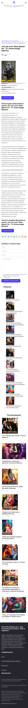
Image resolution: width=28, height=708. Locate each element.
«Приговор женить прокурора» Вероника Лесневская (13, 371)
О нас (3, 656)
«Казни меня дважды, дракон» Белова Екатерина (12, 537)
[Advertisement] (14, 22)
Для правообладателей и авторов (10, 661)
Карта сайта (4, 665)
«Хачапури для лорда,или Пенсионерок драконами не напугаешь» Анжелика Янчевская (13, 589)
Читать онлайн (7, 97)
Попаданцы (20, 42)
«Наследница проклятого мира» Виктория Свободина (12, 487)
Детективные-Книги (6, 40)
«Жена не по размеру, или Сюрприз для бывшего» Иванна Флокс (13, 615)
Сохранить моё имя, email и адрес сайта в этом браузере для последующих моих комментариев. (14, 276)
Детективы (15, 40)
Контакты (4, 670)
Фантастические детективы (8, 42)
